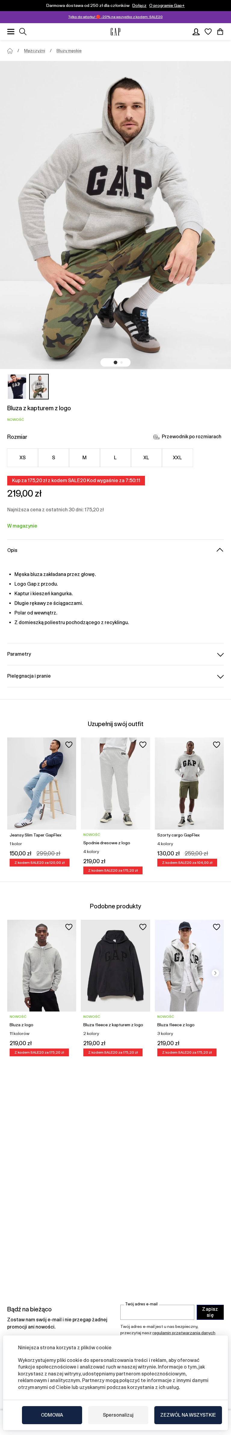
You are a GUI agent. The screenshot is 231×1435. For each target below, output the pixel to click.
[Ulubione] (208, 31)
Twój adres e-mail (141, 1304)
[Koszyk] (220, 31)
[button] (115, 362)
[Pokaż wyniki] (22, 31)
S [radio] (53, 457)
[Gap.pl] (115, 31)
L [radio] (115, 457)
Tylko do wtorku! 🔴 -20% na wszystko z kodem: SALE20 (115, 17)
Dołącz (139, 5)
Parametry (19, 654)
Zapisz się (210, 1312)
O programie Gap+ (167, 5)
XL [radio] (146, 457)
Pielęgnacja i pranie (29, 676)
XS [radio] (23, 457)
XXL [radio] (177, 457)
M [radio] (84, 457)
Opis (12, 550)
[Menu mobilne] (10, 31)
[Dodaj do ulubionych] (69, 745)
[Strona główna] (10, 51)
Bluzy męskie (69, 50)
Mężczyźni (34, 50)
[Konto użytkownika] (196, 31)
